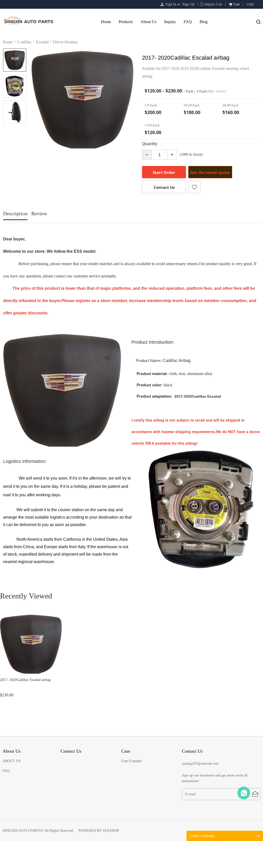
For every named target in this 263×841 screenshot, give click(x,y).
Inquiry (170, 22)
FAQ (188, 22)
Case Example (131, 761)
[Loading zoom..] (82, 100)
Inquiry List (213, 4)
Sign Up (188, 4)
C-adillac (24, 42)
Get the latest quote (210, 172)
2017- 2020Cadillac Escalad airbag (25, 680)
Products (126, 22)
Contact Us (164, 187)
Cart (236, 4)
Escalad (42, 42)
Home (106, 22)
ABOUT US (12, 761)
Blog (204, 22)
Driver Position (65, 42)
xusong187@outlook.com (200, 763)
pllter (243, 793)
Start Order (164, 172)
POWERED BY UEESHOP (98, 831)
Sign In (170, 4)
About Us (148, 22)
